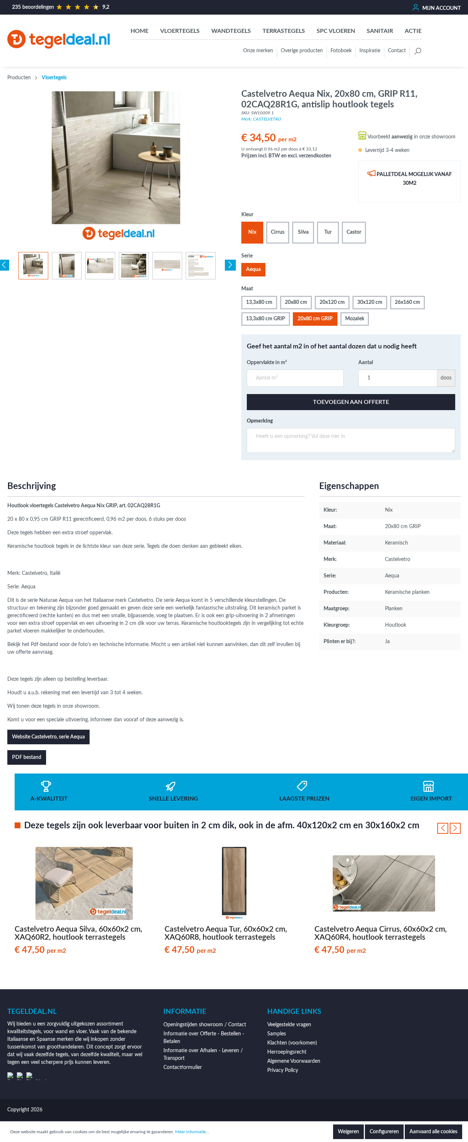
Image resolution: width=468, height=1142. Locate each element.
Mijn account (441, 8)
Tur (328, 232)
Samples (276, 1033)
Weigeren (348, 1131)
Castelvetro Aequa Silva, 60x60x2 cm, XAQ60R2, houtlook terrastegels (78, 933)
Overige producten (302, 50)
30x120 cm (369, 302)
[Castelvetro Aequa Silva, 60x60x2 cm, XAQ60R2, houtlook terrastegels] (84, 883)
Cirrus (277, 232)
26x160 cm (407, 302)
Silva (303, 232)
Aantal (365, 362)
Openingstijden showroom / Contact (204, 1024)
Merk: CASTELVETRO (261, 119)
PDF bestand (26, 757)
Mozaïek (354, 318)
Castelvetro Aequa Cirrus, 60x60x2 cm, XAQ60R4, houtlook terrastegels (380, 933)
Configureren (384, 1131)
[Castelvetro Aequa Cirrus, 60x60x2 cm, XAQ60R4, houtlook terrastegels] (383, 883)
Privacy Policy (282, 1070)
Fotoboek (341, 50)
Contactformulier (182, 1067)
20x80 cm (296, 302)
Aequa (253, 269)
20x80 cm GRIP (315, 318)
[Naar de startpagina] (58, 39)
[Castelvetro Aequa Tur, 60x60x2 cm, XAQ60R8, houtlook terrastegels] (234, 883)
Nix (252, 232)
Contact (397, 50)
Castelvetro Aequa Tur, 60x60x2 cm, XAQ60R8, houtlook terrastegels (226, 933)
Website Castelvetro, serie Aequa (48, 737)
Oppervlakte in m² (267, 362)
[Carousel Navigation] (449, 828)
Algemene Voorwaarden (293, 1061)
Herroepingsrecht (286, 1052)
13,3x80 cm (259, 302)
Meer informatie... (192, 1132)
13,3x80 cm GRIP (265, 318)
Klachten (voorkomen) (292, 1043)
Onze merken (258, 50)
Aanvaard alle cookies (433, 1131)
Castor (354, 232)
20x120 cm (332, 302)
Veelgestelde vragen (289, 1024)
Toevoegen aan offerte (351, 402)
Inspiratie (369, 50)
